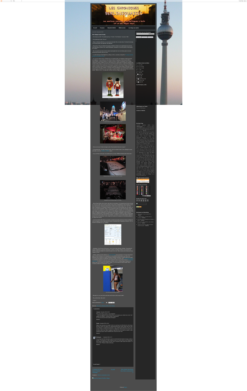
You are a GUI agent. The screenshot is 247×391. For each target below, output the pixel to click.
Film (139, 141)
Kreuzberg (142, 150)
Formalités (142, 141)
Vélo (151, 172)
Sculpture (149, 165)
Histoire (145, 143)
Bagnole (143, 129)
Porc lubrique (148, 161)
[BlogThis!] (110, 302)
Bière (137, 132)
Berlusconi (149, 130)
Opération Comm (143, 157)
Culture (152, 134)
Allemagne (139, 126)
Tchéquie (142, 168)
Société (145, 166)
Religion (145, 163)
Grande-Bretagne (147, 142)
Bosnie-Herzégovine (146, 132)
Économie (138, 138)
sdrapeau (140, 80)
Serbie (137, 166)
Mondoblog (138, 155)
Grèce (151, 142)
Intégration (146, 147)
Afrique (153, 125)
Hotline (144, 145)
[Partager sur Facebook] (112, 302)
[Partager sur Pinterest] (114, 302)
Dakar (141, 136)
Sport (137, 167)
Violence (143, 174)
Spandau (151, 166)
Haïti (142, 143)
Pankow (141, 158)
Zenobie (140, 71)
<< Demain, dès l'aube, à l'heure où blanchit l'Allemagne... (97, 371)
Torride (144, 170)
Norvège (143, 156)
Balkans (148, 129)
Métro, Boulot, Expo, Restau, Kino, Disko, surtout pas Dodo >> (127, 371)
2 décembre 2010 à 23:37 (107, 337)
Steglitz (145, 167)
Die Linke (149, 137)
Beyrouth (152, 130)
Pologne (142, 161)
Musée (144, 155)
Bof (141, 132)
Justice (150, 148)
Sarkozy (141, 165)
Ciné (153, 133)
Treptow (140, 171)
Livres (140, 151)
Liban (137, 151)
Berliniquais (98, 337)
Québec (142, 163)
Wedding (137, 175)
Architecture (147, 128)
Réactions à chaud (150, 37)
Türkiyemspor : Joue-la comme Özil (144, 214)
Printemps (150, 162)
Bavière (153, 129)
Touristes (148, 170)
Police (153, 160)
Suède (151, 167)
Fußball (137, 142)
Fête (137, 141)
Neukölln (137, 156)
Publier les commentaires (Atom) (104, 375)
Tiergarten (141, 170)
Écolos (153, 137)
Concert (146, 134)
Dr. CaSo (140, 66)
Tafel (139, 168)
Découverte (138, 137)
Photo (146, 160)
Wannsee (153, 174)
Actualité (138, 125)
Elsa (139, 77)
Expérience (141, 140)
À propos (102, 27)
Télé (145, 168)
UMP (152, 171)
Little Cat (140, 68)
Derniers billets (138, 37)
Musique (147, 155)
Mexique (140, 153)
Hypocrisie (152, 145)
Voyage (149, 174)
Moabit (151, 153)
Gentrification (141, 142)
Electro (148, 138)
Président (145, 162)
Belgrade (141, 130)
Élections (145, 138)
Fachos (148, 139)
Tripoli (143, 171)
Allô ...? (145, 126)
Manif (153, 151)
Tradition (113, 305)
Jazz (143, 148)
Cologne (143, 134)
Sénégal (153, 165)
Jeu (148, 148)
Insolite (142, 147)
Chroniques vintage (144, 37)
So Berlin (142, 166)
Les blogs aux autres (134, 27)
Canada (140, 133)
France (146, 141)
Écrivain (141, 138)
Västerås (148, 172)
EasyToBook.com (145, 182)
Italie (141, 148)
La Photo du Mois (148, 150)
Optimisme (149, 157)
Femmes (152, 139)
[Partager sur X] (111, 302)
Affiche (149, 125)
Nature (150, 155)
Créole (150, 134)
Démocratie (144, 137)
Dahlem (137, 136)
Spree (140, 167)
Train (137, 171)
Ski (139, 166)
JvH (139, 72)
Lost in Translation (149, 151)
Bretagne (137, 133)
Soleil (149, 166)
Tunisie (145, 171)
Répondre (98, 319)
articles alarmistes (112, 254)
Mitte (148, 154)
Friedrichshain (151, 141)
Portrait (153, 161)
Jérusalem (145, 148)
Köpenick (138, 150)
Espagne (151, 138)
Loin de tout (143, 151)
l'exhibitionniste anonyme (128, 258)
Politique (138, 161)
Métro (137, 153)
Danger (150, 136)
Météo (107, 305)
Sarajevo (137, 165)
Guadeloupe (138, 143)
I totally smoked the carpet (145, 145)
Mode (153, 153)
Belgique (137, 130)
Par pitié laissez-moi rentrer (148, 158)
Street (148, 167)
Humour (147, 145)
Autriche (137, 129)
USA (146, 172)
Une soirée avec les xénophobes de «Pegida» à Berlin (146, 220)
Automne (152, 128)
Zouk (145, 175)
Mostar (141, 155)
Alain (140, 64)
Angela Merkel (139, 128)
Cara (139, 75)
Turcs (147, 171)
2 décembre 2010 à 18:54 (104, 323)
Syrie (137, 168)
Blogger (125, 387)
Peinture (143, 160)
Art (150, 128)
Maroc (137, 152)
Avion (140, 129)
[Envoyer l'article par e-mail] (107, 302)
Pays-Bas (140, 160)
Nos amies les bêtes (148, 156)
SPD (153, 166)
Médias (148, 152)
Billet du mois (122, 27)
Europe (137, 139)
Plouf (148, 160)
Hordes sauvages (139, 145)
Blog (140, 132)
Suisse (153, 167)
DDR (153, 136)
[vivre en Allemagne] (139, 207)
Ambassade (149, 126)
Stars (142, 167)
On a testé (138, 157)
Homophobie (152, 143)
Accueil (95, 27)
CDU (143, 133)
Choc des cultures (148, 133)
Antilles (143, 128)
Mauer (145, 152)
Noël (110, 305)
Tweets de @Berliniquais (140, 108)
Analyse (152, 126)
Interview (150, 147)
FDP (150, 139)
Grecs (153, 142)
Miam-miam (144, 153)
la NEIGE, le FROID (105, 150)
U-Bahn (149, 171)
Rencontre (150, 163)
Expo (145, 139)
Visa (146, 174)
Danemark (145, 136)
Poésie (150, 160)
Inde (139, 147)
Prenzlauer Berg (139, 162)
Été (153, 138)
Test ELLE (152, 168)
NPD (153, 156)
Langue (153, 150)
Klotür (153, 148)
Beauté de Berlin (112, 27)
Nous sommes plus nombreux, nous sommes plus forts (146, 222)
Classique (137, 134)
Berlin (98, 305)
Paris (137, 160)
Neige (153, 155)
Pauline (97, 323)
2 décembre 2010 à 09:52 (105, 312)
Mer (150, 152)
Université (143, 172)
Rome (153, 163)
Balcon (146, 129)
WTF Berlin (141, 175)
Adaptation (144, 125)
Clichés (140, 134)
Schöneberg (145, 165)
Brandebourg (152, 132)
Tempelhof (148, 168)
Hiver (100, 305)
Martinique (104, 305)
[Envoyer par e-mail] (109, 302)
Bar (151, 129)
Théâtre (137, 170)
